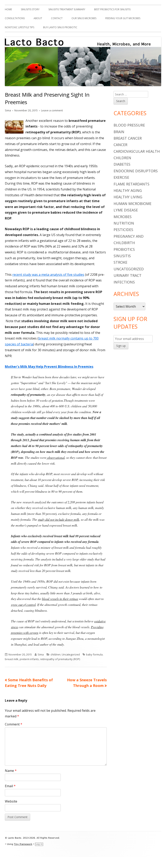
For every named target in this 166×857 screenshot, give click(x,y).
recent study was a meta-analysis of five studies (48, 274)
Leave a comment (52, 110)
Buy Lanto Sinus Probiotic (60, 27)
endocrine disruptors (136, 170)
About (38, 18)
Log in (39, 844)
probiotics (124, 249)
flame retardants (131, 184)
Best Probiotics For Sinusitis (112, 9)
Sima (8, 110)
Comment (13, 724)
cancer (120, 144)
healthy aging (128, 190)
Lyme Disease (126, 210)
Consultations (15, 18)
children (56, 654)
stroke (120, 262)
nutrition (124, 223)
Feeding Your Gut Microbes (122, 18)
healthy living (128, 196)
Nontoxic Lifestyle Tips (19, 27)
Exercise (121, 177)
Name (11, 770)
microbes (123, 216)
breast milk (11, 659)
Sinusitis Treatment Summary (66, 9)
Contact (57, 18)
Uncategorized (71, 654)
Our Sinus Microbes (83, 18)
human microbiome (132, 203)
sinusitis (122, 255)
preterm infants (29, 659)
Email (10, 786)
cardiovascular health (137, 151)
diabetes (122, 164)
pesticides (123, 229)
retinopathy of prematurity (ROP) (60, 659)
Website (11, 801)
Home (8, 9)
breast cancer (128, 138)
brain (119, 131)
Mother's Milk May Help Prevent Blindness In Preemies (49, 366)
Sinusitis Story (30, 9)
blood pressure (129, 125)
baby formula (94, 654)
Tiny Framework (23, 844)
